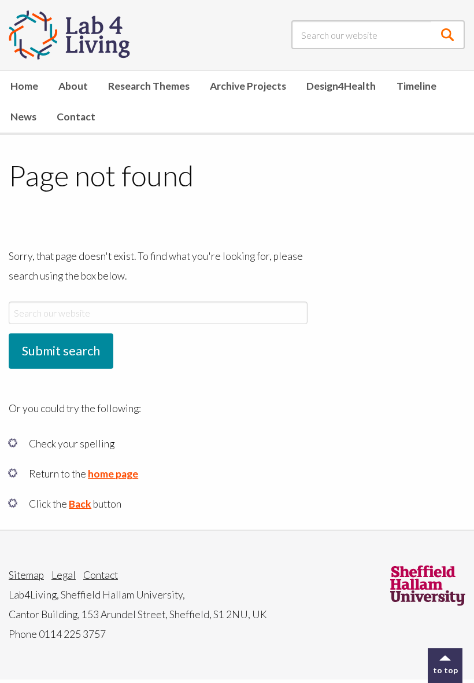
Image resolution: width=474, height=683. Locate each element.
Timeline (416, 86)
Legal (63, 575)
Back (80, 504)
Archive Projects (248, 86)
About (73, 86)
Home (24, 86)
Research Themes (149, 86)
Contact (76, 117)
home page (113, 474)
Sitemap (26, 575)
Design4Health (341, 86)
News (23, 117)
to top (445, 670)
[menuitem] (24, 86)
